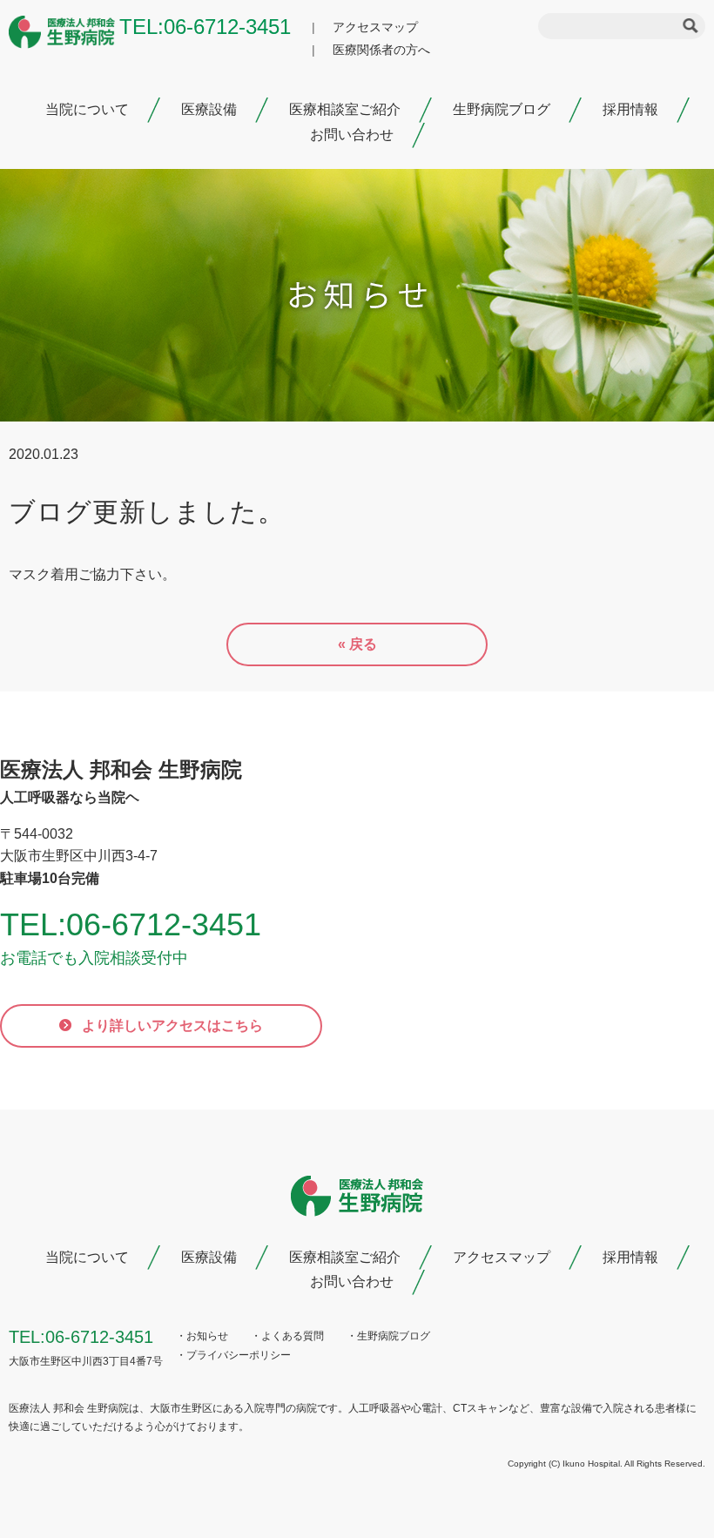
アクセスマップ (375, 27)
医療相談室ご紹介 (345, 109)
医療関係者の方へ (381, 50)
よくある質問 (292, 1336)
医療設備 (209, 109)
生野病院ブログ (501, 109)
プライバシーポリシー (238, 1355)
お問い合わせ (352, 134)
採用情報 (630, 109)
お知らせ (207, 1336)
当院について (87, 109)
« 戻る (357, 644)
